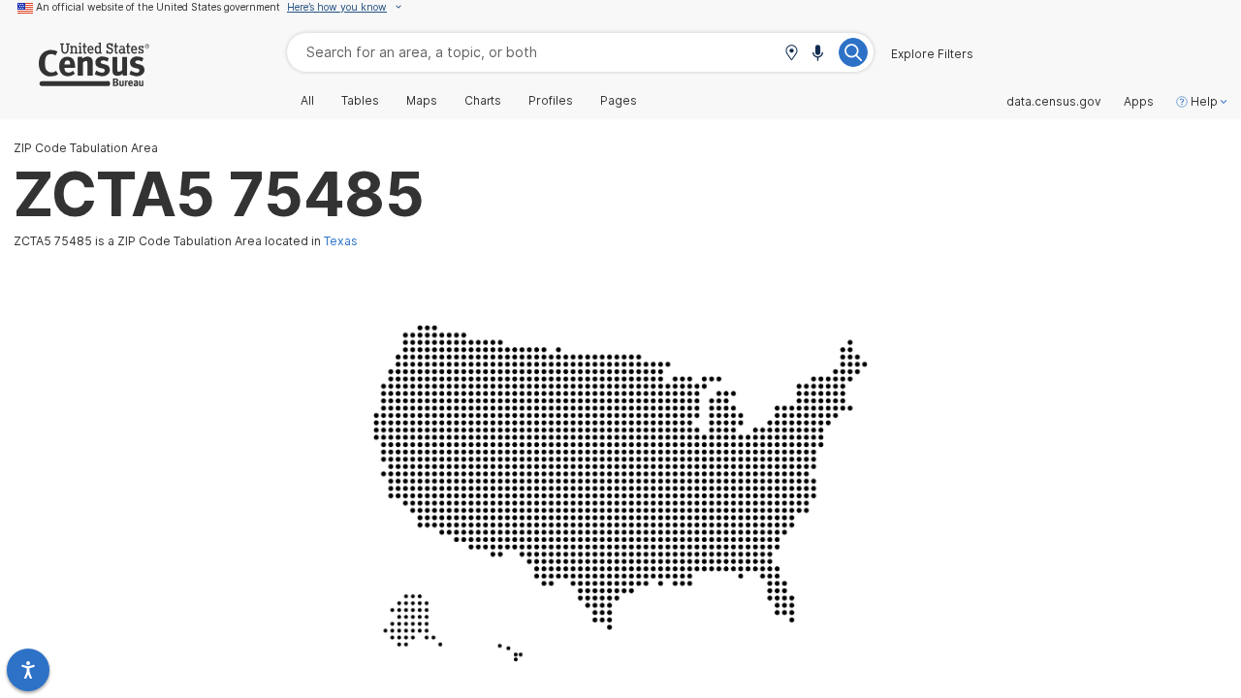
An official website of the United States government (158, 7)
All (307, 101)
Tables (360, 101)
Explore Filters (932, 54)
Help (1204, 102)
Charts (482, 101)
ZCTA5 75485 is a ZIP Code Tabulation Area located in (186, 241)
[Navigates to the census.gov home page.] (74, 79)
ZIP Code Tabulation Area (86, 148)
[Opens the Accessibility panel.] (28, 670)
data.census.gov (1053, 102)
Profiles (550, 101)
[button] (791, 54)
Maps (421, 101)
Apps (1139, 102)
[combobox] (580, 52)
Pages (618, 101)
